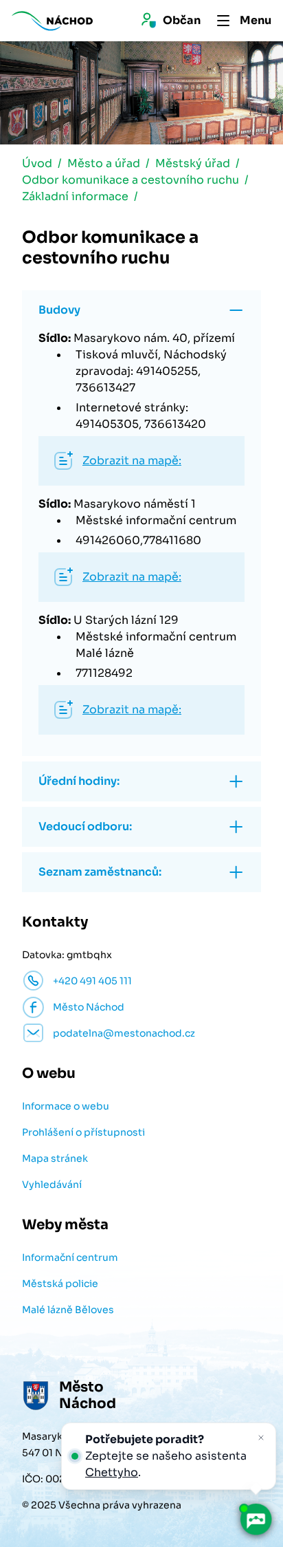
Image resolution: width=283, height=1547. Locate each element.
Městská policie (60, 1283)
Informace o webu (65, 1106)
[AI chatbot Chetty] (255, 1519)
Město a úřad (103, 163)
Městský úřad (192, 163)
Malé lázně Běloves (68, 1309)
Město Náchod (88, 1007)
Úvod (37, 163)
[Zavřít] (261, 1438)
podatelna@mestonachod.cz (124, 1033)
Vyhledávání (52, 1184)
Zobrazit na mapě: (131, 460)
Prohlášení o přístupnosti (83, 1132)
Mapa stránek (55, 1158)
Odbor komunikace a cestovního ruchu (130, 180)
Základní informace (75, 196)
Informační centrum (70, 1257)
